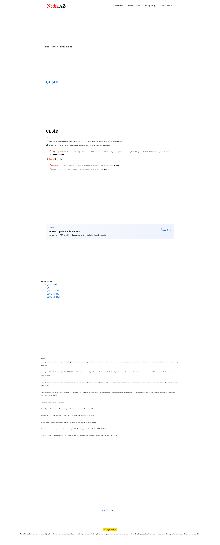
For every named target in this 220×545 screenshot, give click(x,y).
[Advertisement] (110, 28)
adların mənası (4, 526)
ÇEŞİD (52, 82)
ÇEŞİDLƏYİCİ (52, 284)
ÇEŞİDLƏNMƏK (53, 297)
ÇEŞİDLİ (50, 288)
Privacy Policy (149, 6)
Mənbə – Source (134, 6)
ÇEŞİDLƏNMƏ (53, 294)
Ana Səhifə (119, 6)
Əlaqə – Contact (166, 6)
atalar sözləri (4, 523)
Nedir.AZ (105, 510)
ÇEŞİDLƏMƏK (53, 291)
